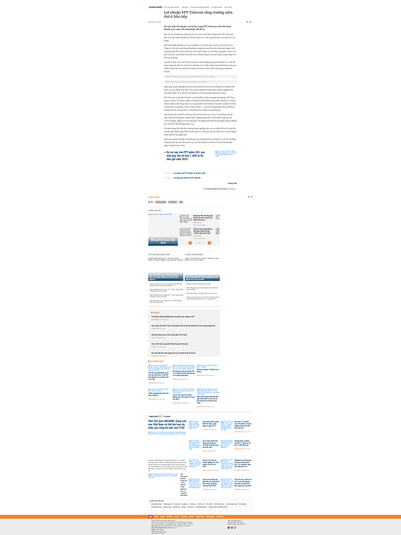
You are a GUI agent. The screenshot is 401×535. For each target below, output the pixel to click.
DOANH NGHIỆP (210, 517)
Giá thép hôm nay (156, 507)
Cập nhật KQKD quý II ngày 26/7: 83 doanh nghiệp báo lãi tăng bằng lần (166, 301)
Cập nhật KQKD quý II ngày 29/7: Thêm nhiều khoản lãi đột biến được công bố (166, 290)
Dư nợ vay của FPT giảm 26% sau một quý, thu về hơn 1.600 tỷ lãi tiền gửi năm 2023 (186, 155)
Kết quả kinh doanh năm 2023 (163, 241)
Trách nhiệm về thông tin (158, 533)
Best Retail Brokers (201, 507)
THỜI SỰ (156, 517)
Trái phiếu (228, 7)
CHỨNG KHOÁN (200, 517)
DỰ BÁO (162, 517)
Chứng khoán (197, 222)
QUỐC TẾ (176, 517)
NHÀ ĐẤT (191, 517)
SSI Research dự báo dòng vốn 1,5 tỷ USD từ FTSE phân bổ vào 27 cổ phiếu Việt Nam (184, 373)
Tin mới (155, 312)
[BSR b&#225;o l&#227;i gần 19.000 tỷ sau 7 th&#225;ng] (208, 366)
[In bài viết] (247, 22)
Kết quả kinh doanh (171, 7)
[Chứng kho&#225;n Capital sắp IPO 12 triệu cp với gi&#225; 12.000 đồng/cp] (227, 444)
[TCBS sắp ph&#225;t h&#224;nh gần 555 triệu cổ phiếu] (159, 390)
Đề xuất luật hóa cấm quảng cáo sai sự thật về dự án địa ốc (174, 353)
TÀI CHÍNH (184, 517)
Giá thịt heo (176, 507)
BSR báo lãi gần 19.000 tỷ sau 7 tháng (198, 284)
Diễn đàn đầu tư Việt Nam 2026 (218, 507)
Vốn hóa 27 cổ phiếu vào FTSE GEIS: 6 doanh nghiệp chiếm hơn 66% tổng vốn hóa (242, 425)
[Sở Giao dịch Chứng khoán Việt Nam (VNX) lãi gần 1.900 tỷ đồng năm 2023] (186, 232)
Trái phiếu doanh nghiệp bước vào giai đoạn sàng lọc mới (173, 317)
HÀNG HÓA (170, 517)
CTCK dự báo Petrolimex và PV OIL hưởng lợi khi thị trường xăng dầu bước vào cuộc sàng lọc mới (203, 298)
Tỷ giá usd (177, 504)
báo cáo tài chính (161, 202)
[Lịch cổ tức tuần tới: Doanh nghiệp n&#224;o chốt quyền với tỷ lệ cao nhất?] (184, 390)
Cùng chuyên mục (194, 254)
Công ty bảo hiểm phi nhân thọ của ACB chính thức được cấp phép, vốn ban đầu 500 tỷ (211, 482)
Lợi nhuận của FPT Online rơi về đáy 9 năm (190, 173)
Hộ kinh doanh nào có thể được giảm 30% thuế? (169, 335)
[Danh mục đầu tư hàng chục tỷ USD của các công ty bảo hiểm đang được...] (186, 219)
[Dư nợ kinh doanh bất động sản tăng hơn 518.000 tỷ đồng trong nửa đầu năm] (195, 444)
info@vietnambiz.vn (160, 531)
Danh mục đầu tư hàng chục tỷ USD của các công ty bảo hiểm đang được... (203, 218)
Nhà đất (154, 328)
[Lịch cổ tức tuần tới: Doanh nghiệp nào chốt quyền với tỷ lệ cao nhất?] (202, 269)
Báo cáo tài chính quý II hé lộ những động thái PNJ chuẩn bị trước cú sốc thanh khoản (166, 285)
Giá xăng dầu (242, 504)
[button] (190, 243)
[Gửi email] (250, 22)
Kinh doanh (237, 489)
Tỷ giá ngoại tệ (168, 504)
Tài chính (205, 429)
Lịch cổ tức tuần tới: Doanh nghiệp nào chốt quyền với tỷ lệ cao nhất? (202, 278)
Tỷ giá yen (185, 504)
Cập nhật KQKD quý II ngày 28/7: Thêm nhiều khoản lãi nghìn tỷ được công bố (166, 296)
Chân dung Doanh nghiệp (199, 7)
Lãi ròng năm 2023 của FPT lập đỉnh (187, 178)
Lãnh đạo (184, 7)
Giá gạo (183, 507)
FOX (181, 202)
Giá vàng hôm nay (156, 504)
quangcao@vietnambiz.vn (239, 524)
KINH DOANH (219, 517)
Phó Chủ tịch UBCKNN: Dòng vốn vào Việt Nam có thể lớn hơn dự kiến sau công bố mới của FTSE (158, 376)
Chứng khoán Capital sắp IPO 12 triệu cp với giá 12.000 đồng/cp (242, 443)
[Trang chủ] (150, 517)
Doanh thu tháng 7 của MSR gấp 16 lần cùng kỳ (201, 293)
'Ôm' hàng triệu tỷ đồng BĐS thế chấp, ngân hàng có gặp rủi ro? (211, 424)
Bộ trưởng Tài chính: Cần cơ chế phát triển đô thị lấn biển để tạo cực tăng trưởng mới (183, 326)
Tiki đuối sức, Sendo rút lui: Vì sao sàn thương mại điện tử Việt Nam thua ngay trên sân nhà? (242, 482)
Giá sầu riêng (167, 507)
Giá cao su (191, 507)
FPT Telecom (172, 202)
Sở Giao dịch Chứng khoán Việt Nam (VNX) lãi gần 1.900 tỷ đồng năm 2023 (202, 231)
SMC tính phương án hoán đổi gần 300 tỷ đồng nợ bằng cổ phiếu (202, 288)
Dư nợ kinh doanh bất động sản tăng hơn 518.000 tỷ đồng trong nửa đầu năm (210, 444)
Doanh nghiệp (155, 7)
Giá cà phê (209, 504)
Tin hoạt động (216, 7)
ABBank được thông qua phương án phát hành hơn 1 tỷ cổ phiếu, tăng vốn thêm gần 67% (243, 463)
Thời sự (154, 338)
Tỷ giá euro (193, 504)
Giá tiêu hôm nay (219, 504)
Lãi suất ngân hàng (231, 504)
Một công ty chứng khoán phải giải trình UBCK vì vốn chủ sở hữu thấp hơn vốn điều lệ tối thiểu (207, 400)
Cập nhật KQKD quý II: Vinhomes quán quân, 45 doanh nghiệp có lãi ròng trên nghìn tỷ (163, 277)
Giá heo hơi (201, 504)
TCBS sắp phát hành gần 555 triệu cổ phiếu (158, 394)
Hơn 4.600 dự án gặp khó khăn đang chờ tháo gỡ (170, 344)
